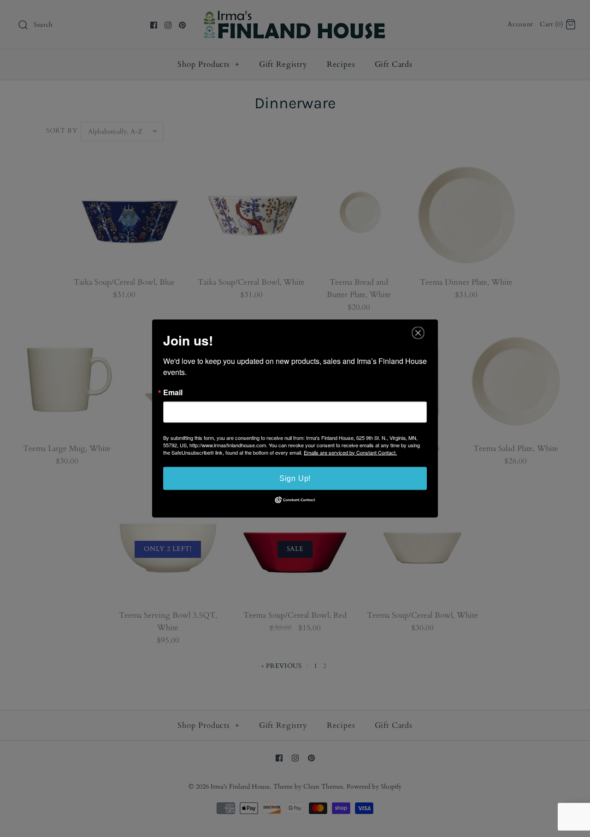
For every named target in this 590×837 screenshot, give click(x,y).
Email (173, 392)
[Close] (418, 332)
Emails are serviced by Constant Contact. (350, 452)
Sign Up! (295, 478)
